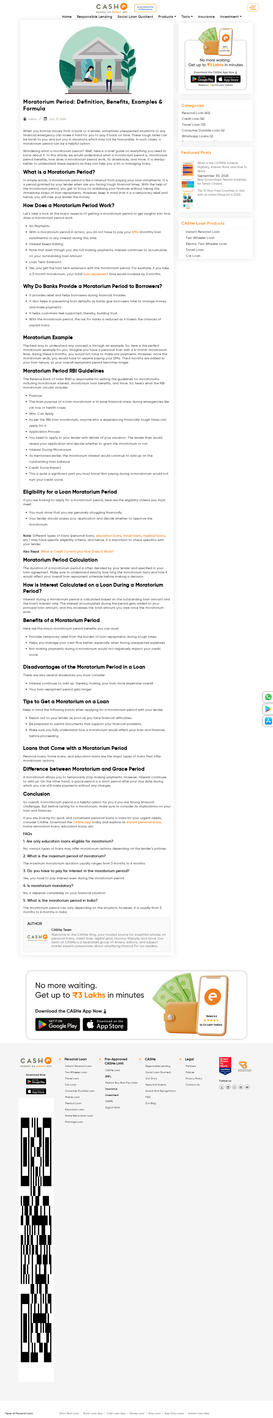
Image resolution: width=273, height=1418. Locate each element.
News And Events (155, 1084)
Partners (191, 1066)
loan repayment (95, 274)
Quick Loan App (93, 1413)
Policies (190, 1072)
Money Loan (137, 1413)
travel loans (132, 536)
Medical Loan (73, 1103)
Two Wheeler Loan (200, 238)
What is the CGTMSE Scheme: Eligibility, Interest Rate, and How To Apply (222, 167)
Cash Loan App (116, 1413)
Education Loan (74, 1109)
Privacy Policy (194, 1078)
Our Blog (150, 1103)
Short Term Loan (69, 1413)
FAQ (148, 1097)
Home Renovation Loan (79, 1115)
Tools (185, 17)
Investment (229, 17)
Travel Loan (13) (194, 124)
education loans (108, 536)
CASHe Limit (112, 1070)
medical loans (154, 536)
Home (67, 17)
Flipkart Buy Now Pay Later (121, 1082)
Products (165, 17)
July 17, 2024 (57, 119)
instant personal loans (144, 822)
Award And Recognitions (160, 1090)
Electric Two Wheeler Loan (206, 244)
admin (32, 119)
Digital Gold (112, 1107)
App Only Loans (174, 1413)
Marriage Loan (74, 1121)
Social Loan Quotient (135, 17)
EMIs (135, 232)
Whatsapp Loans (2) (197, 136)
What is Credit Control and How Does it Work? (77, 551)
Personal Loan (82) (196, 113)
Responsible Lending (94, 17)
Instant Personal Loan (203, 232)
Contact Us (193, 1084)
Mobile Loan (72, 1097)
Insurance (206, 17)
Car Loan (193, 256)
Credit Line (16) (193, 119)
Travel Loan (195, 250)
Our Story (151, 1078)
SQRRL (109, 1101)
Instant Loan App (198, 1413)
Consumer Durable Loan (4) (203, 130)
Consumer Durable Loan (80, 1090)
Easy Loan (154, 1413)
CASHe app (82, 822)
